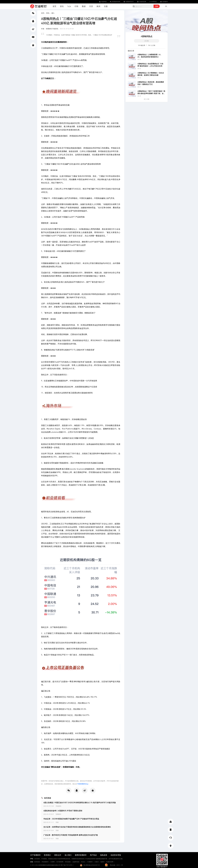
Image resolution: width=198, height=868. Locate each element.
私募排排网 (109, 862)
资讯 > (48, 13)
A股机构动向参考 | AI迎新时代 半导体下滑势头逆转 (62, 810)
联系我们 (47, 855)
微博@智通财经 (81, 855)
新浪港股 (37, 862)
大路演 (96, 862)
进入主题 (146, 99)
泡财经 (102, 862)
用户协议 (93, 855)
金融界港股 (75, 862)
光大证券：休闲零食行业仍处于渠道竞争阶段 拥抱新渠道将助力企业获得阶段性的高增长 (77, 827)
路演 (98, 6)
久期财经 (90, 862)
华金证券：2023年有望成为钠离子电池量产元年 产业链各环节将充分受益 (71, 819)
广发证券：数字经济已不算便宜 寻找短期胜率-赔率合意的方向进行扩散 (70, 835)
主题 (106, 6)
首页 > (43, 13)
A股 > (53, 13)
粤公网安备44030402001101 (91, 865)
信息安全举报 (116, 855)
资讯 (62, 6)
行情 (76, 6)
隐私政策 (103, 855)
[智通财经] (38, 6)
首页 (54, 6)
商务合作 (57, 855)
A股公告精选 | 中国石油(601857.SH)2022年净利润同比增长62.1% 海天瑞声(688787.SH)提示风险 (79, 802)
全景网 (52, 862)
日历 (91, 6)
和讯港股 (68, 862)
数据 (84, 6)
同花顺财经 (45, 862)
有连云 (83, 862)
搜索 (156, 6)
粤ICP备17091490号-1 (67, 865)
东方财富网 (59, 862)
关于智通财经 (35, 855)
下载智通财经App (82, 784)
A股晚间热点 (146, 36)
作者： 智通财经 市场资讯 (50, 29)
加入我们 (68, 855)
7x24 (69, 6)
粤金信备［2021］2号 (116, 865)
